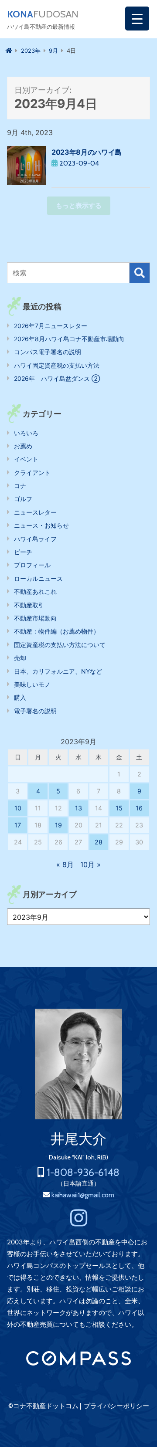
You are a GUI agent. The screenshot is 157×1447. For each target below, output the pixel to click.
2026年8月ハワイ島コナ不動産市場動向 (69, 338)
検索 (139, 272)
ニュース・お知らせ (41, 525)
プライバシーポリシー (116, 1406)
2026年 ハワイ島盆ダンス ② (57, 378)
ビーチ (23, 552)
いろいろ (26, 433)
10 (17, 808)
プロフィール (32, 565)
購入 (20, 697)
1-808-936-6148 (83, 1172)
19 (58, 825)
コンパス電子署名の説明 (47, 352)
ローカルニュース (38, 578)
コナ (20, 485)
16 (139, 808)
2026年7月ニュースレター (50, 325)
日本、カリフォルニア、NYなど (58, 671)
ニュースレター (35, 512)
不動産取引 (29, 605)
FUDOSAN (42, 14)
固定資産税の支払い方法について (60, 644)
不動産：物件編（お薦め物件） (56, 631)
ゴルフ (23, 498)
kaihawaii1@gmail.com (82, 1195)
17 (17, 825)
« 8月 (65, 864)
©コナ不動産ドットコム (43, 1406)
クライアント (32, 472)
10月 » (90, 864)
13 (78, 808)
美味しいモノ (32, 684)
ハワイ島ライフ (35, 538)
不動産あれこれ (35, 591)
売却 (20, 657)
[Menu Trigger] (137, 18)
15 (119, 808)
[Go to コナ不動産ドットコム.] (9, 50)
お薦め (23, 446)
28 (98, 842)
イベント (26, 459)
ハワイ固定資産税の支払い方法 (56, 365)
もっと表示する (79, 205)
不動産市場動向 (35, 618)
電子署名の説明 (35, 711)
